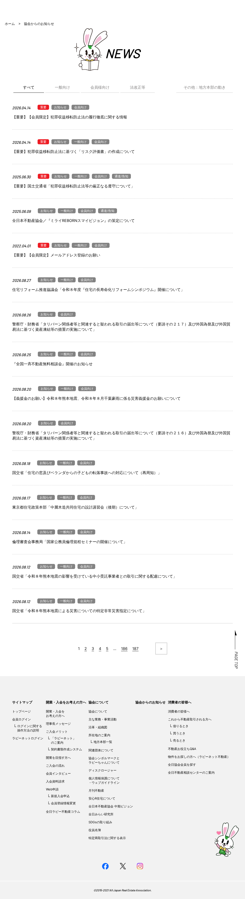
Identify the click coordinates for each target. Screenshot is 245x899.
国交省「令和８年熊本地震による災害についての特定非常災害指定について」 (79, 610)
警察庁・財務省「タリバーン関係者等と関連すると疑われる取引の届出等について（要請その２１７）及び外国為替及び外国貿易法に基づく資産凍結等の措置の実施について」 (121, 327)
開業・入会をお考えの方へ (66, 702)
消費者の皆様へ (179, 702)
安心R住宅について (102, 798)
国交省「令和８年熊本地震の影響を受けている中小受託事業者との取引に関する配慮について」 (94, 576)
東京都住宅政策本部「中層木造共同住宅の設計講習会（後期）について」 (75, 507)
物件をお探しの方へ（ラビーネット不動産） (199, 757)
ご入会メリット (57, 731)
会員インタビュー (58, 773)
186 (124, 648)
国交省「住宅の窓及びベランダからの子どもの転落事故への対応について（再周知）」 (86, 472)
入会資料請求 (55, 781)
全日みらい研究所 (101, 814)
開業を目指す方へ (58, 758)
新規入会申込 (60, 796)
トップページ (21, 711)
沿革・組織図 (98, 727)
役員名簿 (95, 830)
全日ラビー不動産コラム (63, 811)
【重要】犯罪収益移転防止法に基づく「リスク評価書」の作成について (73, 151)
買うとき (179, 733)
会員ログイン (21, 719)
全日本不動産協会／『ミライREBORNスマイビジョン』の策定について (73, 220)
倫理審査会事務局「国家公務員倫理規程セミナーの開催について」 (69, 541)
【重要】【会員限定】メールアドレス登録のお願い (56, 255)
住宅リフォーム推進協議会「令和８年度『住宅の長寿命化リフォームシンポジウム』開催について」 (98, 289)
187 (135, 648)
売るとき (179, 740)
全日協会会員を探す (182, 764)
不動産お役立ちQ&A (182, 749)
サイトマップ (22, 702)
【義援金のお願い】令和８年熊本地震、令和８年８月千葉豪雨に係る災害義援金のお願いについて (96, 398)
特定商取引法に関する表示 (107, 838)
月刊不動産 (96, 790)
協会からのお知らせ (150, 702)
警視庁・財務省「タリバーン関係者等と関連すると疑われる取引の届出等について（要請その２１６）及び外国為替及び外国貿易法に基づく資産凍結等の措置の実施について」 (121, 435)
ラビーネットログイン (27, 738)
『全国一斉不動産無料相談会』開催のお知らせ (52, 363)
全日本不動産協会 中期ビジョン (111, 806)
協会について (99, 702)
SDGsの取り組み (100, 822)
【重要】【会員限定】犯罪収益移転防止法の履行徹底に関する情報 (69, 117)
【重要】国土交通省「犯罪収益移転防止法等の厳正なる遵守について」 (73, 186)
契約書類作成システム (66, 749)
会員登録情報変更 (63, 803)
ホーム (10, 24)
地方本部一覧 (103, 742)
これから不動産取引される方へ (190, 719)
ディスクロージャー (103, 770)
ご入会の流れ (55, 765)
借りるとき (181, 726)
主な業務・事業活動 (103, 719)
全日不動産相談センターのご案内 (191, 772)
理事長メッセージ (58, 723)
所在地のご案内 (99, 735)
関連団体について (101, 750)
